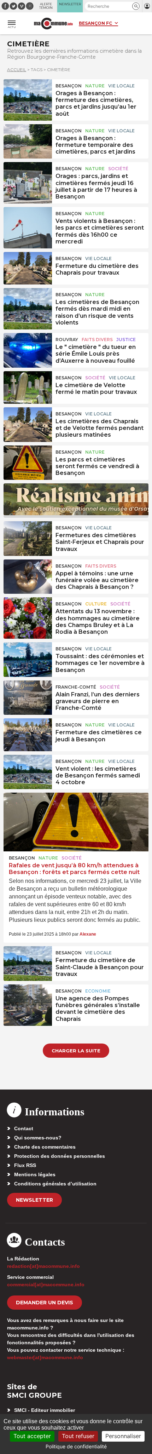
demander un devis (44, 1302)
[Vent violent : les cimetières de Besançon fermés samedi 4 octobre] (28, 771)
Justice (126, 339)
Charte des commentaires (45, 1147)
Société (118, 168)
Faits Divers (97, 339)
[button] (136, 6)
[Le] (28, 349)
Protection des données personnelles (59, 1156)
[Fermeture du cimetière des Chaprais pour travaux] (28, 268)
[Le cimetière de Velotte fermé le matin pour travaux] (28, 387)
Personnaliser (123, 1435)
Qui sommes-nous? (38, 1137)
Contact (23, 1128)
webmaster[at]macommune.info (45, 1357)
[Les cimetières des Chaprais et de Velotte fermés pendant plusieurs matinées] (28, 423)
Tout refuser (78, 1435)
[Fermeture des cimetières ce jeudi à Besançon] (28, 734)
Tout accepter (32, 1435)
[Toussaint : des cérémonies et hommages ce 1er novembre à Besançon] (28, 658)
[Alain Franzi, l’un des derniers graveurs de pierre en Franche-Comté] (28, 696)
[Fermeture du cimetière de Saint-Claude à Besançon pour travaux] (28, 962)
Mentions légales (34, 1174)
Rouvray (66, 339)
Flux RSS (25, 1165)
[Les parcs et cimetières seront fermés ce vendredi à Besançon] (28, 462)
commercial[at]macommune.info (45, 1284)
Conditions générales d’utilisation (55, 1183)
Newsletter (34, 1200)
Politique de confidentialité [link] (76, 1446)
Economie (98, 991)
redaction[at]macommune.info (43, 1266)
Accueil (16, 69)
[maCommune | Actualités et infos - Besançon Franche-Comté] (53, 23)
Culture (96, 604)
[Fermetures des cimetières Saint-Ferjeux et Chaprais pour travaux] (28, 537)
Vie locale (121, 85)
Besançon (68, 85)
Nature (95, 85)
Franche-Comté (75, 687)
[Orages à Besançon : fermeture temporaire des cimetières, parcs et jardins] (28, 140)
